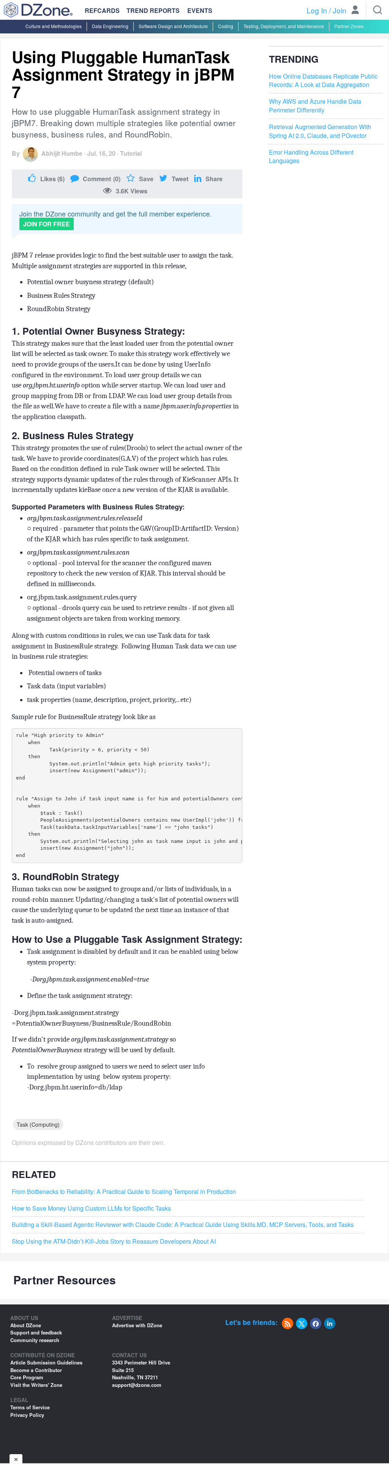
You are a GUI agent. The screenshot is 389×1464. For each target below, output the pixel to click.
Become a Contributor (36, 1370)
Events (199, 10)
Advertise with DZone (137, 1325)
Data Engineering (110, 26)
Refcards (102, 10)
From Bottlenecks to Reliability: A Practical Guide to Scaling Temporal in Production (124, 1191)
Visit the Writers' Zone (36, 1384)
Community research (34, 1340)
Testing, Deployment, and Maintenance (284, 26)
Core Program (26, 1377)
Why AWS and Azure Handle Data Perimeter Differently (315, 105)
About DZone (25, 1325)
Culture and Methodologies (53, 26)
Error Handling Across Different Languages (311, 156)
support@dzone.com (136, 1384)
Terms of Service (30, 1407)
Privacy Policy (27, 1414)
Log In (317, 10)
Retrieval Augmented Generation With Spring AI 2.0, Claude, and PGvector (320, 131)
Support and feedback (36, 1332)
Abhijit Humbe (61, 153)
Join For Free (46, 224)
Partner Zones (349, 26)
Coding (225, 26)
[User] (355, 11)
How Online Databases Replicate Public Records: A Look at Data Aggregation (323, 80)
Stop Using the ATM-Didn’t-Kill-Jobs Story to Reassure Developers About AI (114, 1241)
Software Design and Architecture (173, 26)
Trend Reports (153, 10)
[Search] (377, 10)
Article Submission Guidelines (46, 1362)
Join (339, 10)
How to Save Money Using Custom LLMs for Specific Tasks (91, 1208)
